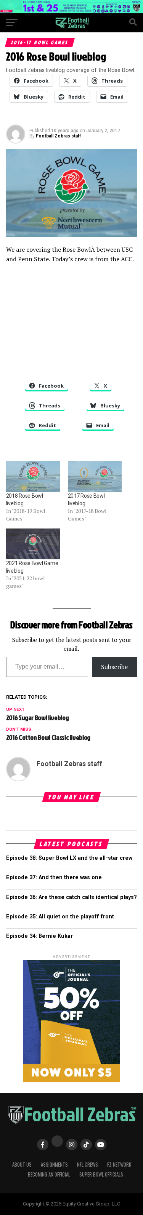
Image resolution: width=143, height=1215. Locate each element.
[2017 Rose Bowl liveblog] (95, 476)
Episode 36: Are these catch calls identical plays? (71, 897)
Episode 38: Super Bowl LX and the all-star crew (69, 858)
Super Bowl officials (101, 1174)
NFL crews (87, 1164)
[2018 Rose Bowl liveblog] (33, 476)
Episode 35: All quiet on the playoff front (60, 916)
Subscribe (114, 667)
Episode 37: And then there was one (54, 877)
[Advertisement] (71, 324)
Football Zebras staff (58, 136)
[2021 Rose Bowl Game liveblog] (33, 543)
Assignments (54, 1164)
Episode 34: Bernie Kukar (39, 936)
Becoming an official (49, 1174)
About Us (22, 1164)
